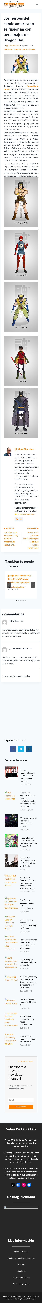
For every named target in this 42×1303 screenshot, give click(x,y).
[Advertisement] (21, 710)
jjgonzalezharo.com (26, 514)
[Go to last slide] (9, 585)
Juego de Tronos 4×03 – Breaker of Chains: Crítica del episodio (20, 579)
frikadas (17, 49)
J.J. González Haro (12, 46)
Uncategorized (29, 49)
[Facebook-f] (13, 749)
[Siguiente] (33, 585)
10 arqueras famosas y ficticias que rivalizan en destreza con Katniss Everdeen (27, 883)
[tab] (16, 600)
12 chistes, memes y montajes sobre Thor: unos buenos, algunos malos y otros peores (28, 982)
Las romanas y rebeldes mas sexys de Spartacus (28, 1039)
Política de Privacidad (21, 1277)
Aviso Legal (21, 1271)
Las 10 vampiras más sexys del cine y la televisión (28, 962)
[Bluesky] (29, 1185)
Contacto (21, 1264)
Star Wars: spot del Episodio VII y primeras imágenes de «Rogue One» (11, 536)
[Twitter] (21, 749)
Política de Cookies (21, 1284)
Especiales (8, 49)
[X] (13, 1185)
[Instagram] (29, 749)
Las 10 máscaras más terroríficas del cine (28, 1002)
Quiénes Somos (21, 1251)
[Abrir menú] (37, 4)
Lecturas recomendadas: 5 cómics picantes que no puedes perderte (27, 775)
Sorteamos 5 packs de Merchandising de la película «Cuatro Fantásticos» (30, 538)
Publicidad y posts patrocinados (21, 1258)
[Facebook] (18, 1185)
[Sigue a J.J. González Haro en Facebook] (17, 519)
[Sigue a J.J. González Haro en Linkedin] (21, 519)
